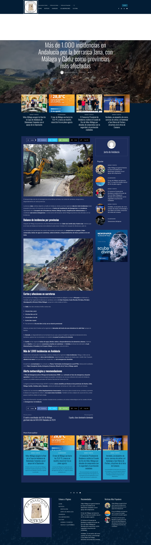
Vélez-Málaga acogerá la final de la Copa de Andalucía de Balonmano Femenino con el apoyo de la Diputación (34, 120)
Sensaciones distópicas (114, 221)
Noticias (68, 40)
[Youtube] (127, 9)
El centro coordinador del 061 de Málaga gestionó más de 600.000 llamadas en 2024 (39, 419)
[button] (74, 5)
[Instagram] (121, 9)
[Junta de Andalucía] (62, 72)
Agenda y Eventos (34, 114)
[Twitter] (124, 9)
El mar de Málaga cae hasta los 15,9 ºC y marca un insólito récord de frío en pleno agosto (62, 119)
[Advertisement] (75, 27)
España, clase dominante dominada (81, 417)
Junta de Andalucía (79, 40)
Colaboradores (61, 114)
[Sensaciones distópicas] (100, 220)
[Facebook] (119, 9)
